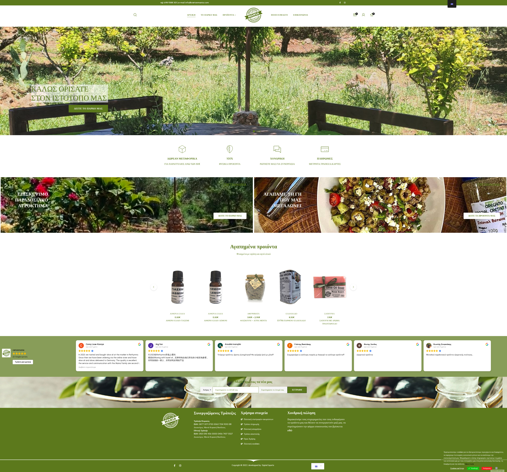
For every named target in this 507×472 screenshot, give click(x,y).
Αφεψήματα (253, 314)
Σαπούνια (329, 314)
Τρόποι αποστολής (252, 434)
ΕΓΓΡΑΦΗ (297, 390)
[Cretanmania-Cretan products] (253, 15)
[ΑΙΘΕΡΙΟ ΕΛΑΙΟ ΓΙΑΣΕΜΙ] (177, 287)
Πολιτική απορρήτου (252, 429)
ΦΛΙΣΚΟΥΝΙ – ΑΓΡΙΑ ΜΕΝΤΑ (253, 320)
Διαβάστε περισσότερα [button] (87, 367)
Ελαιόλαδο (291, 314)
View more (469, 464)
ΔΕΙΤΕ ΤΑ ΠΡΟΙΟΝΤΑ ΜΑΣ (481, 216)
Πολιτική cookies (251, 444)
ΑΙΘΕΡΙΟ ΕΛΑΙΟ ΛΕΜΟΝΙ (215, 320)
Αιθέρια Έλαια (177, 314)
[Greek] (317, 466)
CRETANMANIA (235, 185)
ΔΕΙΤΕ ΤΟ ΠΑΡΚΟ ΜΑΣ (230, 216)
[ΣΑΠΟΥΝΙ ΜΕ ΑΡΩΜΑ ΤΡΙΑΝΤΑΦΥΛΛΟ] (330, 287)
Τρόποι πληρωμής (251, 424)
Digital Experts (268, 465)
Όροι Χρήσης (249, 439)
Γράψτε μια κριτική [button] (23, 362)
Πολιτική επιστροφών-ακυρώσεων (258, 419)
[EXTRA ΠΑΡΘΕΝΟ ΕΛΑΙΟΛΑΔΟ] (291, 287)
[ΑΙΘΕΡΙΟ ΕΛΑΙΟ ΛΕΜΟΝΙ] (215, 287)
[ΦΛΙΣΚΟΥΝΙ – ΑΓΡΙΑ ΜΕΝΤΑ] (253, 287)
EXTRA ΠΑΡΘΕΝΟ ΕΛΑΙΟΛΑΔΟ (291, 320)
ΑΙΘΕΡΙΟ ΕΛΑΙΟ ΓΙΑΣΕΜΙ (177, 320)
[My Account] (363, 15)
